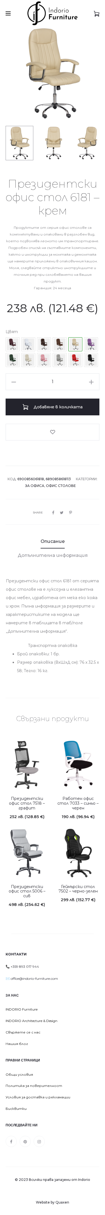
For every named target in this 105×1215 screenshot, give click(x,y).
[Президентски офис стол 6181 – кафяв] (60, 344)
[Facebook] (11, 1141)
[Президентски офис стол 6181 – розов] (44, 360)
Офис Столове (61, 486)
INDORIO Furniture (22, 1009)
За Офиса (34, 486)
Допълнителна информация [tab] (53, 555)
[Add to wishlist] (52, 432)
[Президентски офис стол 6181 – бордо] (12, 344)
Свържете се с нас (23, 1032)
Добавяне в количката (57, 406)
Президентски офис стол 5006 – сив (27, 891)
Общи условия (19, 1074)
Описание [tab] (53, 541)
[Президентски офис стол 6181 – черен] (91, 360)
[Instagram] (39, 1141)
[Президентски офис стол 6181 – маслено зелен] (12, 360)
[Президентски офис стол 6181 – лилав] (91, 344)
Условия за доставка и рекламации (38, 1097)
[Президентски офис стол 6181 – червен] (75, 360)
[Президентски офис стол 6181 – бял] (28, 344)
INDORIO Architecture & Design (31, 1021)
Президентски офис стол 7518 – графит (27, 803)
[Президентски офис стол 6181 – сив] (60, 360)
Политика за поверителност (34, 1086)
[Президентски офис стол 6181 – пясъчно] (28, 360)
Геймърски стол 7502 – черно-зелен (78, 889)
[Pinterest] (25, 1141)
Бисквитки (16, 1108)
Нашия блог (17, 1044)
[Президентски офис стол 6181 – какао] (44, 344)
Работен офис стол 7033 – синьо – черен (78, 803)
